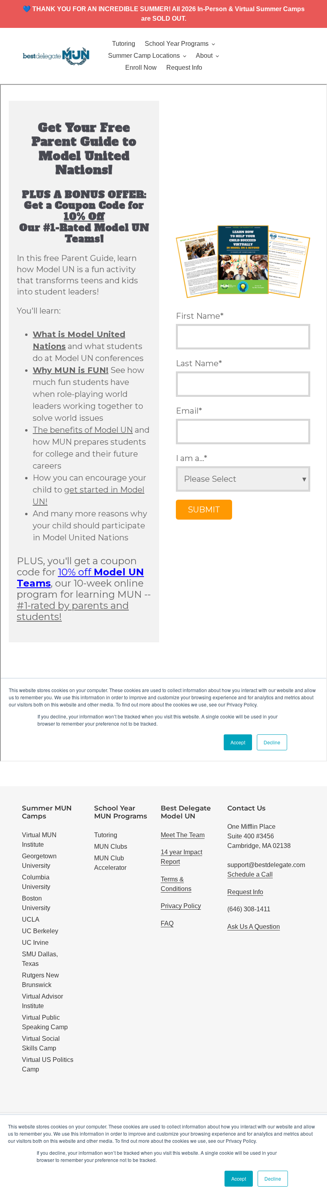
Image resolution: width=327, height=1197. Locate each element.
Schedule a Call (250, 874)
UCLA (30, 919)
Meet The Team (183, 835)
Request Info (245, 892)
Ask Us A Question (253, 926)
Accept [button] (238, 1178)
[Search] (302, 55)
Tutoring (105, 835)
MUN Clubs (110, 846)
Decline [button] (272, 1178)
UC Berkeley (40, 931)
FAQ (167, 923)
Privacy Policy (181, 906)
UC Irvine (35, 942)
